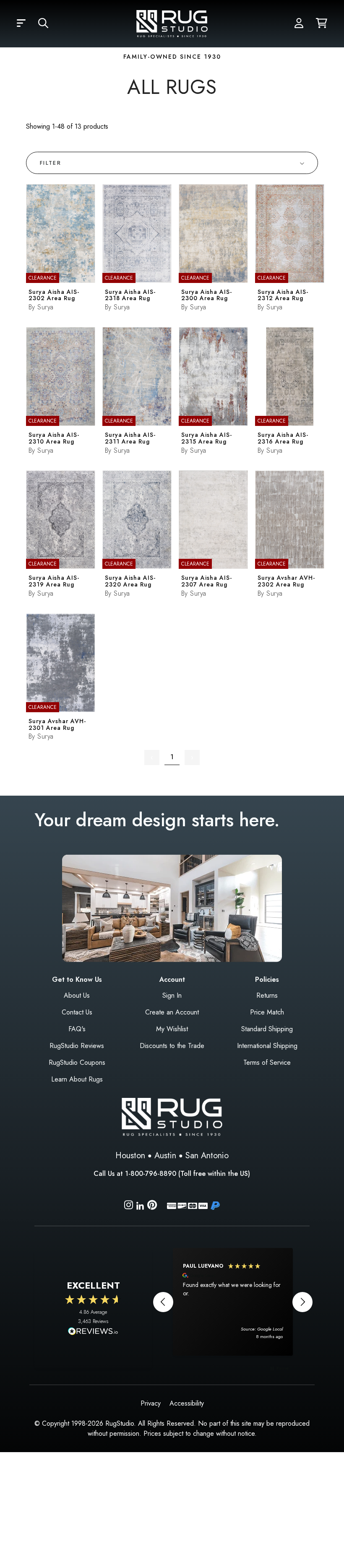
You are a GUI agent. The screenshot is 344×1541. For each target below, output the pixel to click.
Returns (267, 995)
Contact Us (77, 1012)
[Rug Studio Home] (172, 23)
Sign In (172, 995)
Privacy (151, 1403)
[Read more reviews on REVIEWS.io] (93, 1332)
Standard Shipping (267, 1029)
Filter (50, 163)
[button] (21, 23)
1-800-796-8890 (150, 1173)
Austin (165, 1155)
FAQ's (77, 1029)
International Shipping (267, 1046)
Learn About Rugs (77, 1079)
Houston (130, 1155)
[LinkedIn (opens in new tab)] (140, 1204)
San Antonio (207, 1155)
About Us (77, 995)
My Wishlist (172, 1029)
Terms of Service (267, 1062)
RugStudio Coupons (77, 1062)
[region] (233, 1302)
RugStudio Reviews (77, 1046)
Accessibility (186, 1403)
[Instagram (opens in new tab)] (128, 1206)
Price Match (267, 1012)
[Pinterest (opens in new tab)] (152, 1206)
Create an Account (172, 1012)
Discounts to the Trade (172, 1046)
